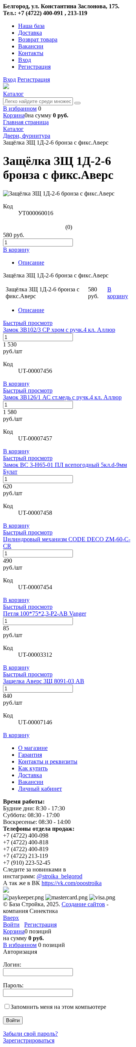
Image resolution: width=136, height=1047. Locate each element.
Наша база (31, 26)
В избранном (20, 108)
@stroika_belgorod (59, 876)
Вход (24, 60)
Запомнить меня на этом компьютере (58, 1007)
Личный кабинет (40, 788)
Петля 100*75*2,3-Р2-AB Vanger (44, 613)
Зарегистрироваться (28, 1040)
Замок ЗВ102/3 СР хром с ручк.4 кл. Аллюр (59, 329)
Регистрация (34, 66)
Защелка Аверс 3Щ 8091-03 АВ (43, 681)
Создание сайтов (83, 904)
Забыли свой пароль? (30, 1033)
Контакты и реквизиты (47, 761)
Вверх (11, 918)
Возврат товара (37, 39)
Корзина (14, 115)
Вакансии (30, 46)
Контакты (30, 53)
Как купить (33, 768)
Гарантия (30, 754)
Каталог (13, 94)
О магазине (33, 748)
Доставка (30, 32)
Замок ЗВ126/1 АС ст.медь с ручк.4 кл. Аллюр (62, 397)
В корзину (16, 383)
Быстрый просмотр (28, 323)
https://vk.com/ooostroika (72, 883)
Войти (11, 924)
